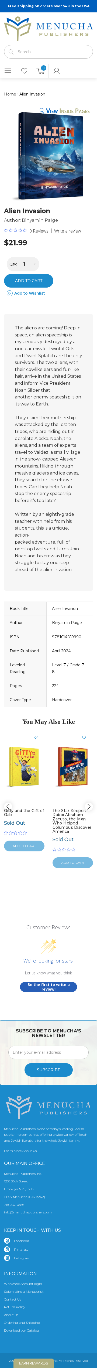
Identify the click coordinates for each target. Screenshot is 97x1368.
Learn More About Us (20, 1151)
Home (10, 94)
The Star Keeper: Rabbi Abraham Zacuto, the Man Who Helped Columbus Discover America (72, 821)
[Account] (56, 71)
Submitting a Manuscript (24, 1291)
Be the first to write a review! (48, 987)
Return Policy (14, 1307)
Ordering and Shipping (22, 1323)
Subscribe (48, 1069)
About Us (11, 1315)
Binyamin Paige (40, 220)
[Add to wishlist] (38, 737)
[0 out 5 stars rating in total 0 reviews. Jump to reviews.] (16, 833)
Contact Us (12, 1299)
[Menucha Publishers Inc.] (48, 27)
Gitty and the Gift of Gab (24, 812)
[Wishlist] (24, 71)
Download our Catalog (21, 1330)
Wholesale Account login (23, 1284)
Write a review (67, 230)
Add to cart (28, 280)
